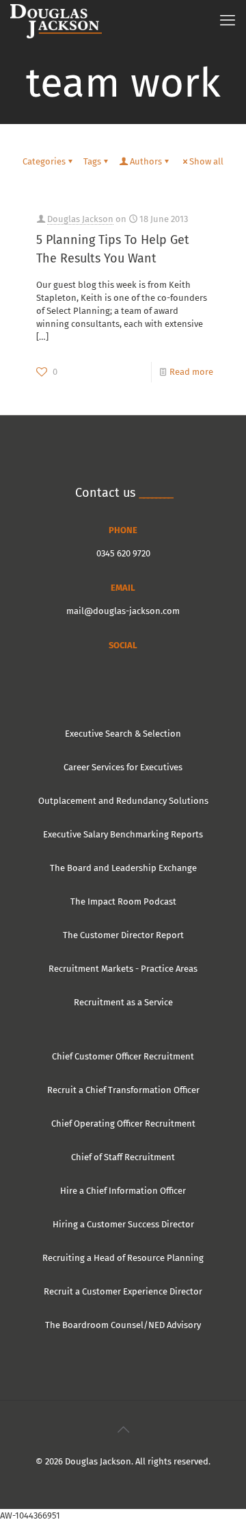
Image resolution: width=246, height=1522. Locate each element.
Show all (206, 161)
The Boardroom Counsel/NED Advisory (123, 1325)
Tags (92, 161)
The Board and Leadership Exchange (123, 868)
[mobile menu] (227, 20)
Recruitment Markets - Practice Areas (123, 968)
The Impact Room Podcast (123, 901)
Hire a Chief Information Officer (123, 1191)
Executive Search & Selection (123, 733)
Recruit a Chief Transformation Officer (123, 1090)
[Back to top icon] (123, 1429)
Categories (44, 161)
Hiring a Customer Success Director (123, 1224)
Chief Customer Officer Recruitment (123, 1056)
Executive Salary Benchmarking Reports (123, 834)
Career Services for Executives (123, 767)
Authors (146, 161)
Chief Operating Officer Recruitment (123, 1123)
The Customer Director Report (123, 935)
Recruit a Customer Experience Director (123, 1291)
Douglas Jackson (80, 219)
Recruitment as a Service (123, 1002)
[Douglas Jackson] (56, 20)
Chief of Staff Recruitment (123, 1157)
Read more (191, 372)
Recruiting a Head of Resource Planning (123, 1258)
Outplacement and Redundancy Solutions (123, 801)
